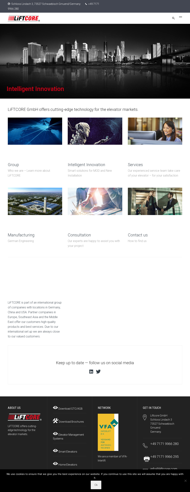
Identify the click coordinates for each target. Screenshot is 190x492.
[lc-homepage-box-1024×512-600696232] (155, 131)
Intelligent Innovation (86, 164)
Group (13, 164)
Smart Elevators (67, 451)
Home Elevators (67, 464)
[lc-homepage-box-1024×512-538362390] (95, 201)
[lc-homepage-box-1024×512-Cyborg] (95, 131)
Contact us (138, 235)
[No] (185, 481)
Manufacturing (21, 235)
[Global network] (35, 131)
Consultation (79, 235)
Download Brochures (71, 421)
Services (135, 164)
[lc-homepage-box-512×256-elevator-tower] (35, 201)
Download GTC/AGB (70, 408)
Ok (96, 485)
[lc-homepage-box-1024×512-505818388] (155, 201)
